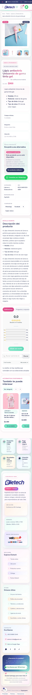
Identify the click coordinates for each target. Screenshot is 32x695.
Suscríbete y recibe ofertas (18, 618)
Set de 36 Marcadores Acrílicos (8, 414)
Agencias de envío (15, 613)
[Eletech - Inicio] (9, 7)
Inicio (3, 14)
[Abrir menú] (30, 7)
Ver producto (11, 426)
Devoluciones (20, 694)
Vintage (12, 573)
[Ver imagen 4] (26, 53)
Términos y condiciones (17, 604)
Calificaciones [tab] (8, 309)
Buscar (26, 356)
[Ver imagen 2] (12, 53)
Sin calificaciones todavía (18, 79)
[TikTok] (19, 649)
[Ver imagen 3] (19, 53)
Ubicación (13, 564)
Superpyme (24, 690)
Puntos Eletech (14, 578)
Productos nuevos (15, 568)
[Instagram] (15, 649)
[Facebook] (10, 649)
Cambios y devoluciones (17, 608)
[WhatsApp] (26, 7)
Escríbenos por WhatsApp (17, 667)
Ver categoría (8, 389)
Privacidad (5, 694)
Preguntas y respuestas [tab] (23, 309)
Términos (12, 694)
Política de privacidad (16, 599)
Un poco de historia (15, 594)
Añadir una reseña (16, 349)
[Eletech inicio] (15, 482)
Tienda (8, 14)
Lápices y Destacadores (17, 14)
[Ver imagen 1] (6, 53)
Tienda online (14, 559)
